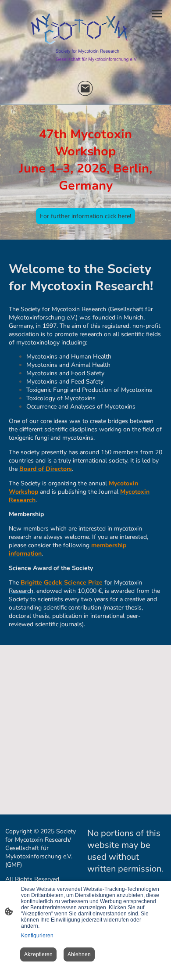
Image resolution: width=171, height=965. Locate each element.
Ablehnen (79, 954)
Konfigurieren (37, 936)
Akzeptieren (38, 954)
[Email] (85, 89)
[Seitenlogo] (86, 39)
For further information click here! (85, 216)
